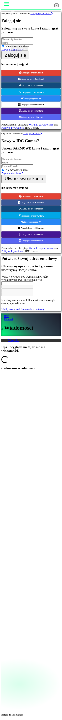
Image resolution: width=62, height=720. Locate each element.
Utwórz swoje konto (24, 178)
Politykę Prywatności (12, 127)
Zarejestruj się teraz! (40, 13)
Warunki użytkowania (41, 124)
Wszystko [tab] (13, 340)
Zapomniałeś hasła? (12, 49)
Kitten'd (8, 319)
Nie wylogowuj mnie (17, 46)
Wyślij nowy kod (10, 309)
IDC (6, 316)
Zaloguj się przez (32, 73)
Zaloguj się (15, 55)
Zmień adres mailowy (32, 309)
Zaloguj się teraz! (31, 133)
